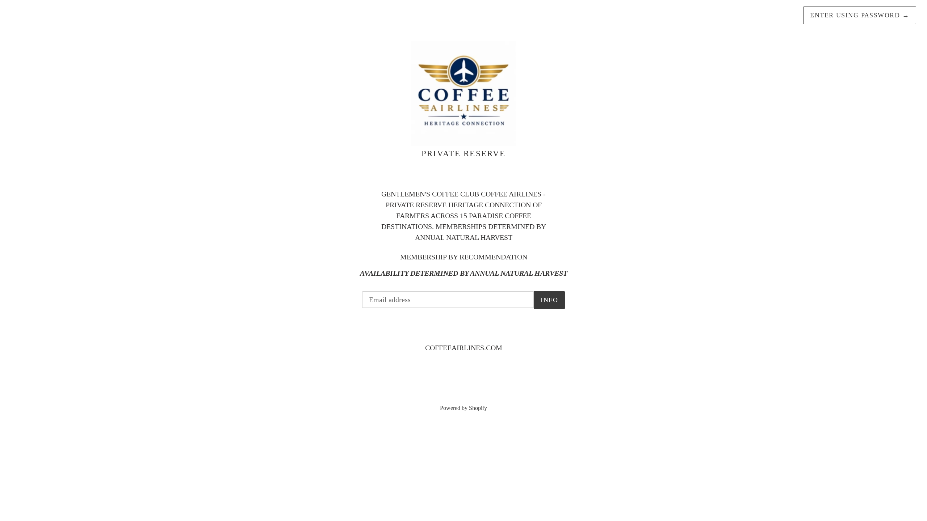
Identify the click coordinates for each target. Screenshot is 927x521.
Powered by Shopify (463, 408)
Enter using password (859, 15)
